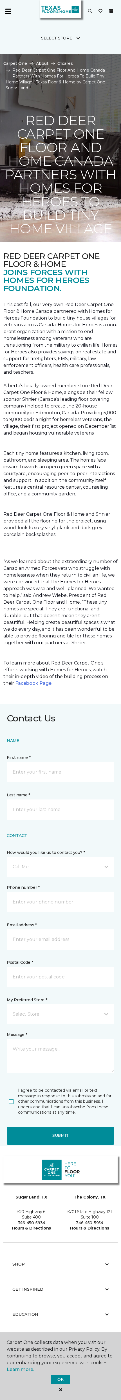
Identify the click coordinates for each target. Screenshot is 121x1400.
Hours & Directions (31, 1228)
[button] (90, 11)
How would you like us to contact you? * (46, 852)
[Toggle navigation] (8, 11)
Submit (60, 1135)
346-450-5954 (89, 1222)
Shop (18, 1264)
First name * (19, 757)
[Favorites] (100, 11)
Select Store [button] (56, 38)
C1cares (65, 63)
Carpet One (15, 63)
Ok (60, 1379)
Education (25, 1314)
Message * (17, 1034)
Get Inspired (27, 1289)
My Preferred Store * (27, 1000)
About (42, 63)
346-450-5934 (31, 1222)
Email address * (22, 925)
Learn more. (20, 1369)
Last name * (18, 795)
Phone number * (23, 887)
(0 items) (111, 11)
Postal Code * (20, 962)
